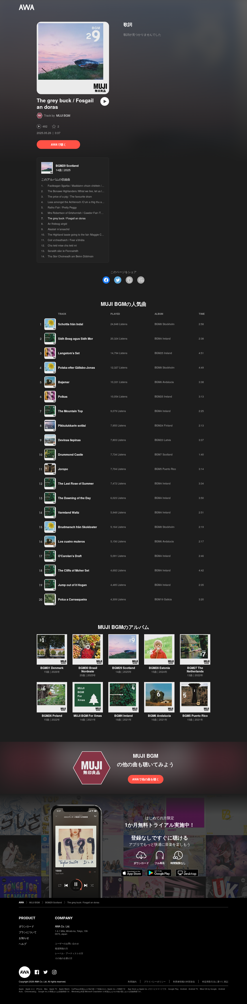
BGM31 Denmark (51, 668)
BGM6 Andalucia (164, 382)
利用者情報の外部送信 (184, 981)
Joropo (63, 469)
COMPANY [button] (64, 918)
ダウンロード (26, 926)
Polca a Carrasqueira (72, 599)
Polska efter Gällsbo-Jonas (76, 367)
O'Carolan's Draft (70, 556)
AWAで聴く (58, 144)
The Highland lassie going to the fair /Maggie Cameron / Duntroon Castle (89, 234)
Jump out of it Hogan (72, 585)
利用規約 (132, 981)
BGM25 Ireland (163, 353)
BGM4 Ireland (163, 338)
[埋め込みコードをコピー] (140, 280)
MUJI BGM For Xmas (88, 716)
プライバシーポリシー (155, 981)
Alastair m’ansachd (58, 229)
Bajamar (63, 382)
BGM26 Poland (52, 716)
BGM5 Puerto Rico (165, 469)
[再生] (104, 101)
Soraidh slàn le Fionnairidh (63, 251)
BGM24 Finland (164, 425)
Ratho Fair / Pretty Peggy (62, 207)
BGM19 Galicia (163, 599)
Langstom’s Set (69, 353)
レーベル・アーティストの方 (69, 953)
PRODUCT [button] (27, 918)
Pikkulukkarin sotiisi (72, 425)
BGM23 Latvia (163, 440)
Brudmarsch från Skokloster (77, 527)
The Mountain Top (70, 411)
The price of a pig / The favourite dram (70, 196)
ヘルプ (22, 944)
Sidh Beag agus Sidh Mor (75, 338)
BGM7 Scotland (164, 454)
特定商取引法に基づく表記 (215, 981)
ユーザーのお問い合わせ (67, 943)
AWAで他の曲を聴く (145, 779)
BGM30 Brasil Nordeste (87, 669)
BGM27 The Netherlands (195, 669)
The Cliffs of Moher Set (73, 570)
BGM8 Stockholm (164, 324)
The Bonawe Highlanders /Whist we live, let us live (76, 191)
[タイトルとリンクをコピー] (129, 280)
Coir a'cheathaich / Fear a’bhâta (66, 240)
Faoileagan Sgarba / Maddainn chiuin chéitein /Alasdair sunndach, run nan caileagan (96, 185)
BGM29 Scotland (67, 166)
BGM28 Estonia (159, 668)
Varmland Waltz (68, 512)
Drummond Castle (70, 454)
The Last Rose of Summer (76, 483)
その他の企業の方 (63, 958)
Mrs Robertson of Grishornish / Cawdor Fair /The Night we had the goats (89, 213)
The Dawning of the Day (74, 498)
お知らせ (24, 938)
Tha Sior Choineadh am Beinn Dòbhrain (70, 256)
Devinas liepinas (69, 440)
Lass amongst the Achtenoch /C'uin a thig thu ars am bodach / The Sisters (90, 202)
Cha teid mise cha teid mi (62, 245)
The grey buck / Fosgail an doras (83, 902)
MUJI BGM (63, 115)
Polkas (62, 396)
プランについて (28, 932)
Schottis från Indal (70, 324)
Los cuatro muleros (71, 541)
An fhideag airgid (57, 223)
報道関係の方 (61, 948)
